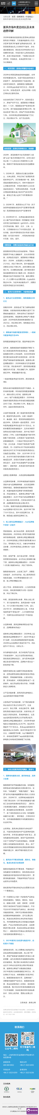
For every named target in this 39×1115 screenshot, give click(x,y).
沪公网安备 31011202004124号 (19, 1111)
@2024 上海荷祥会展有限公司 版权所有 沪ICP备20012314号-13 (19, 1108)
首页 (13, 16)
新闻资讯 (20, 16)
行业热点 (29, 16)
